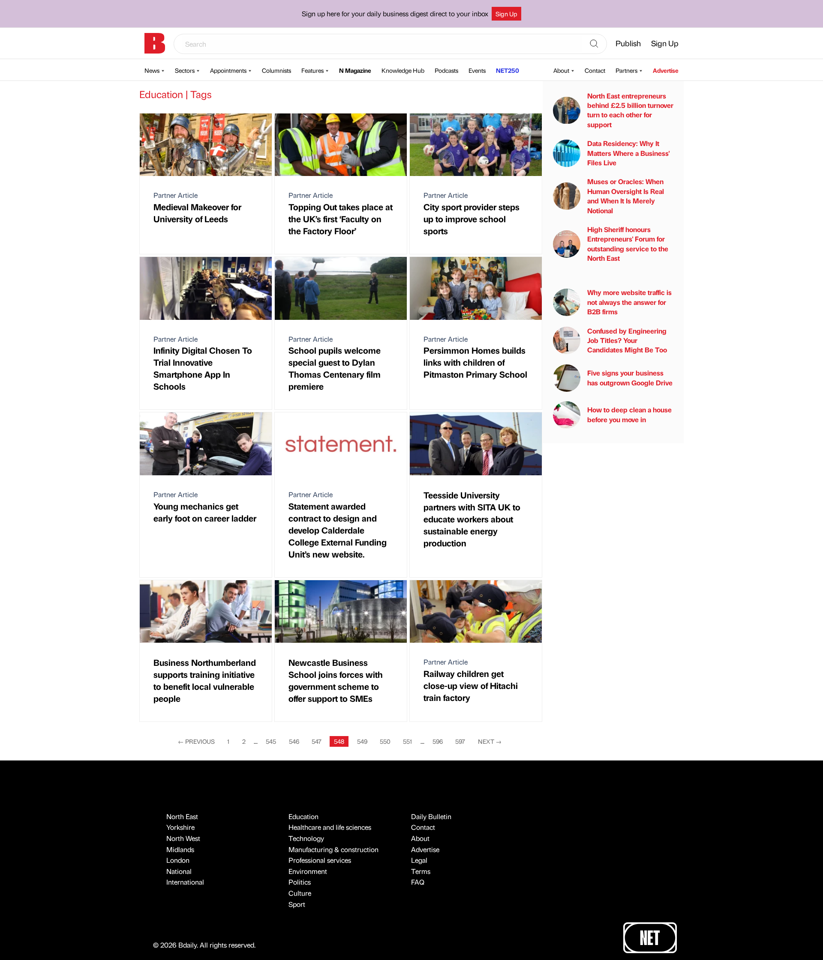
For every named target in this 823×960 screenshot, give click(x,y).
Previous (196, 741)
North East (182, 816)
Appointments (228, 70)
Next (490, 741)
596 (438, 741)
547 (316, 741)
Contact (595, 70)
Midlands (180, 849)
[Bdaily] (154, 43)
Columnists (276, 70)
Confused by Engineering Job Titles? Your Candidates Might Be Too (627, 340)
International (185, 881)
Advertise (666, 70)
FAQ (417, 881)
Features (312, 70)
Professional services (319, 860)
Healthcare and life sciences (329, 827)
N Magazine (355, 70)
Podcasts (446, 70)
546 (294, 741)
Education (303, 816)
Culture (299, 892)
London (177, 860)
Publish (628, 43)
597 (460, 741)
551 (407, 741)
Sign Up (506, 13)
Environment (307, 871)
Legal (419, 860)
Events (477, 70)
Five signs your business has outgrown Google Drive (630, 378)
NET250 (507, 70)
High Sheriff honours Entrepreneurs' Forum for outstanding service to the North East (627, 243)
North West (183, 838)
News (151, 70)
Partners (626, 70)
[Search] (594, 44)
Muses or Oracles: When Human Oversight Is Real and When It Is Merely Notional (625, 196)
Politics (299, 881)
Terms (420, 871)
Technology (306, 838)
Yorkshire (180, 827)
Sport (296, 904)
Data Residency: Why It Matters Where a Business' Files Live (628, 153)
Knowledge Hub (402, 70)
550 (385, 741)
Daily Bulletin (431, 816)
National (179, 871)
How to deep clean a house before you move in (629, 414)
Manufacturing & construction (333, 849)
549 (362, 741)
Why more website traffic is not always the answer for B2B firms (629, 302)
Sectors (185, 70)
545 (271, 741)
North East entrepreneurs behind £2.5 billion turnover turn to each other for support (630, 110)
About (561, 70)
